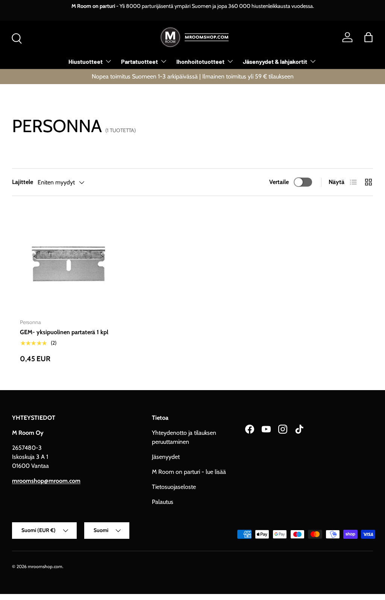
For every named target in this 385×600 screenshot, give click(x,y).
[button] (368, 37)
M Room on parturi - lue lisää (189, 471)
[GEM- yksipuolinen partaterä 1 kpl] (68, 264)
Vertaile (279, 181)
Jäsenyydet (166, 456)
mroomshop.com (45, 566)
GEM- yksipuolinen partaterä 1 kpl (64, 332)
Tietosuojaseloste (174, 486)
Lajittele (22, 181)
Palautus (162, 501)
